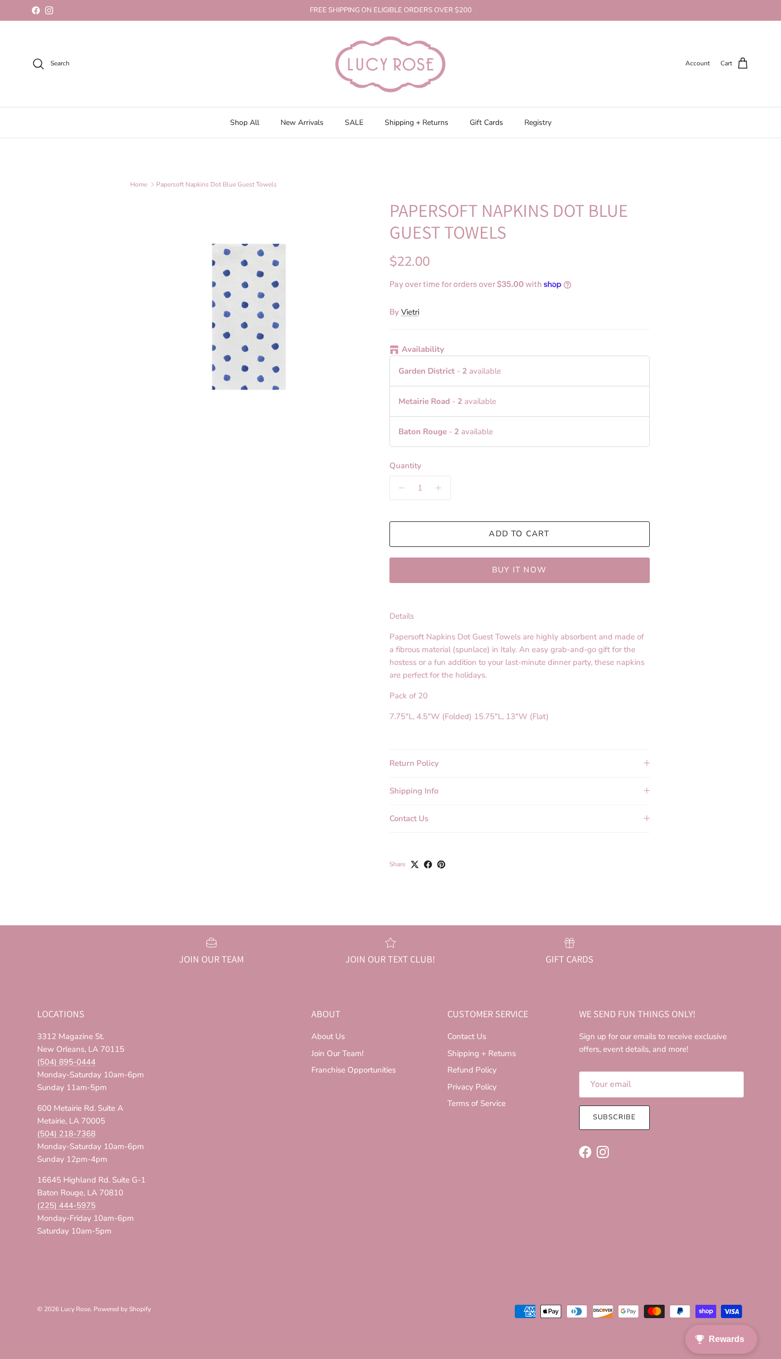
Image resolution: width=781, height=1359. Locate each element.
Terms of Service (476, 1103)
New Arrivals (302, 122)
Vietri (410, 312)
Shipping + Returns (416, 122)
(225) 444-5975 (66, 1205)
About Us (328, 1036)
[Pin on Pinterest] (441, 864)
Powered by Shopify (122, 1309)
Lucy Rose (75, 1309)
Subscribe (614, 1117)
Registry (537, 122)
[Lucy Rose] (390, 63)
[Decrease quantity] (399, 488)
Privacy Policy (472, 1087)
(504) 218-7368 (66, 1133)
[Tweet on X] (415, 864)
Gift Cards (486, 122)
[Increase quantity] (441, 488)
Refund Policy (472, 1070)
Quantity (405, 465)
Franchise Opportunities (353, 1070)
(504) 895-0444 (66, 1062)
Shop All (244, 122)
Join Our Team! (337, 1053)
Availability (423, 349)
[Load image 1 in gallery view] (249, 317)
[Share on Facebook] (428, 864)
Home (138, 184)
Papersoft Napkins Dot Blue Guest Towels (216, 184)
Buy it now (519, 569)
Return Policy (414, 763)
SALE (354, 122)
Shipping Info (413, 791)
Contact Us (408, 818)
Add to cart (519, 533)
